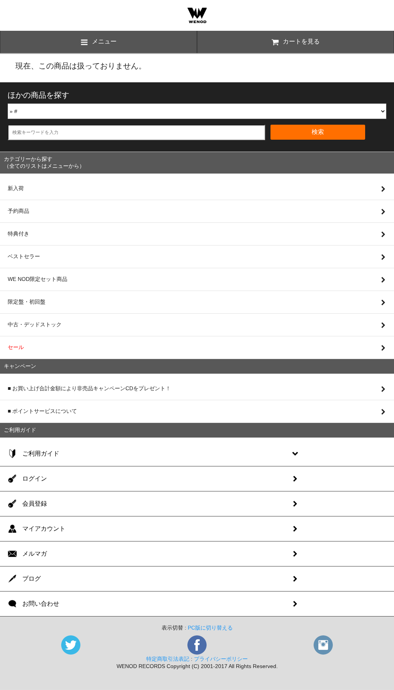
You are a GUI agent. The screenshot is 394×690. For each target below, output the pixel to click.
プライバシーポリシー (221, 659)
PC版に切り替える (210, 628)
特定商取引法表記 (167, 659)
